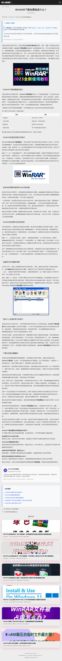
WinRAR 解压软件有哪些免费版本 (14, 497)
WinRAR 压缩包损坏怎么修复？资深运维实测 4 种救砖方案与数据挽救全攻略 (24, 577)
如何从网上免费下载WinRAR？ (13, 503)
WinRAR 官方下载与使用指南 (12, 509)
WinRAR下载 (6, 2)
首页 (3, 6)
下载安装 (7, 6)
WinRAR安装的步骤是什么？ (12, 511)
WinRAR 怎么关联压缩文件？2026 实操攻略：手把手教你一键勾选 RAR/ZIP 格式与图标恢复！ (28, 556)
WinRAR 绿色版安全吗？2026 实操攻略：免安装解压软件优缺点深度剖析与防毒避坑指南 (27, 534)
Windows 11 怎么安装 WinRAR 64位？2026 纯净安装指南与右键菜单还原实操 (24, 599)
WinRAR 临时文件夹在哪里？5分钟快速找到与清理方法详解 (19, 643)
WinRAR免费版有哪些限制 (12, 495)
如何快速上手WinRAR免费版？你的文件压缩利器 (18, 500)
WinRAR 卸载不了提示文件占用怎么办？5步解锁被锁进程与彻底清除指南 (23, 621)
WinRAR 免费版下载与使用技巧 (14, 492)
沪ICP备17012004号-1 (37, 655)
